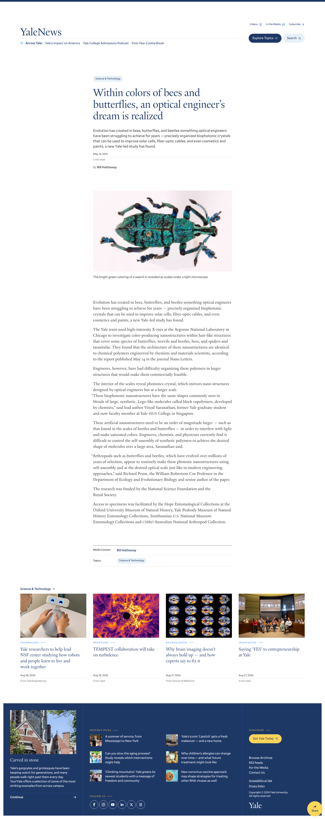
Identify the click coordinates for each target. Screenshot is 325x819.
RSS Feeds (256, 763)
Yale (255, 806)
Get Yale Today (263, 738)
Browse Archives (260, 758)
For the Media (258, 767)
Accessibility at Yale (260, 780)
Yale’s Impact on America (62, 43)
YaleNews (41, 33)
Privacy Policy (257, 786)
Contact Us (257, 772)
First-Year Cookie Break (148, 43)
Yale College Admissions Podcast (106, 43)
